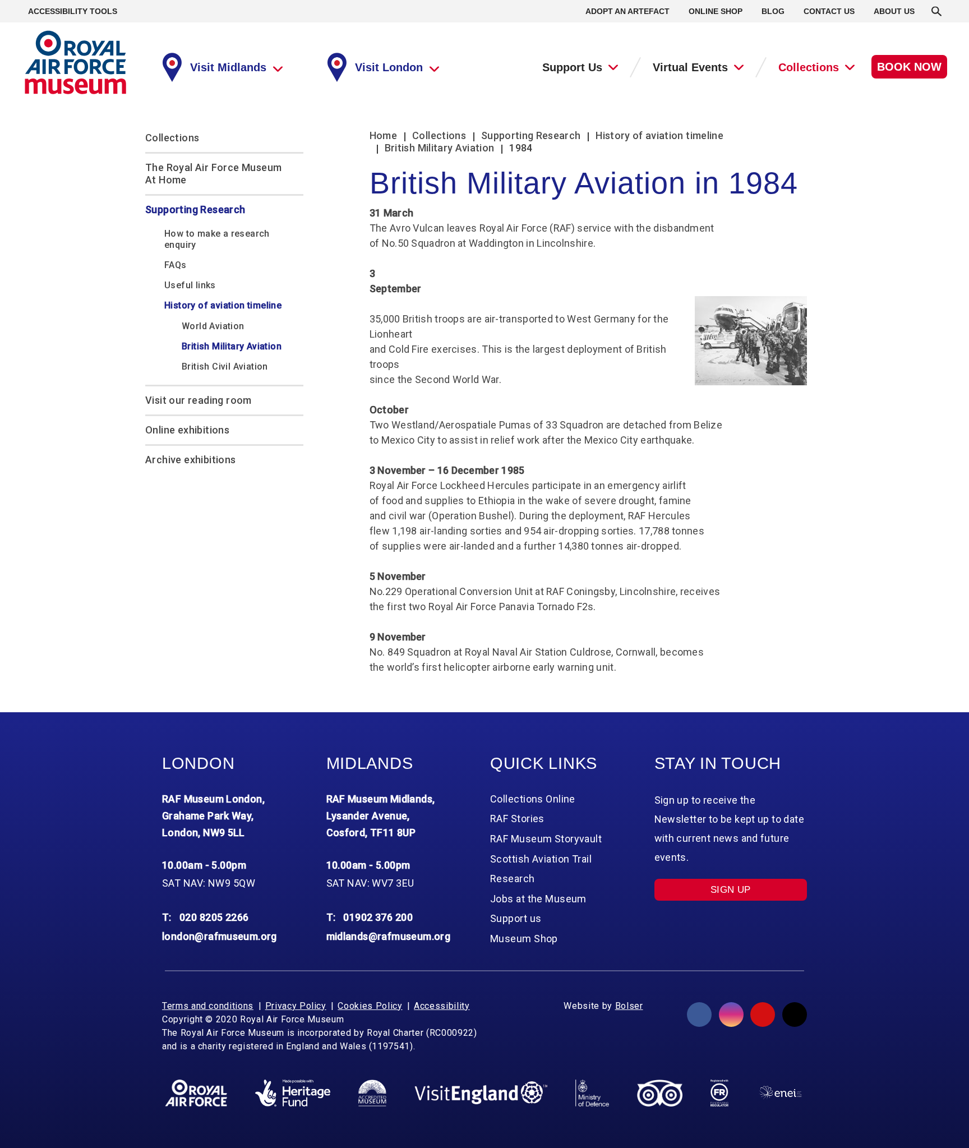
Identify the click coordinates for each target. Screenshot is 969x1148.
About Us (894, 11)
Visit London (389, 67)
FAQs (175, 265)
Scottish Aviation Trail (541, 859)
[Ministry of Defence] (591, 1093)
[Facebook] (699, 1014)
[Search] (936, 11)
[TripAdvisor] (659, 1093)
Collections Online (532, 799)
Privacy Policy (295, 1006)
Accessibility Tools (72, 11)
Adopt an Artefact (627, 11)
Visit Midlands (228, 67)
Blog (773, 11)
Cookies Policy (370, 1006)
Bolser (629, 1006)
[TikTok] (794, 1014)
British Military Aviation (232, 346)
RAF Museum (75, 62)
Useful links (190, 285)
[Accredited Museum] (372, 1093)
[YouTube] (762, 1014)
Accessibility (441, 1006)
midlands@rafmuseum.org (388, 936)
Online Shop (715, 11)
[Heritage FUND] (292, 1093)
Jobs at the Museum (538, 899)
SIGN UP (730, 889)
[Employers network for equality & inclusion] (780, 1093)
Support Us (572, 67)
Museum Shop (524, 938)
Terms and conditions (207, 1006)
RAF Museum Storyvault (546, 839)
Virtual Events (690, 67)
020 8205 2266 (214, 917)
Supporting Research (195, 209)
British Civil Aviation (225, 366)
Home (383, 135)
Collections (808, 67)
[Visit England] (481, 1092)
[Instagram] (731, 1014)
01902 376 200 (378, 917)
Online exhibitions (187, 430)
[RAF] (196, 1093)
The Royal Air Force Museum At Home (213, 174)
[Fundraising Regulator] (719, 1093)
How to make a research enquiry (217, 239)
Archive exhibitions (190, 459)
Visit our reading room (198, 400)
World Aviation (213, 326)
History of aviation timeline (223, 305)
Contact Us (829, 11)
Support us (515, 918)
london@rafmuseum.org (219, 936)
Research (512, 878)
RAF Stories (517, 818)
